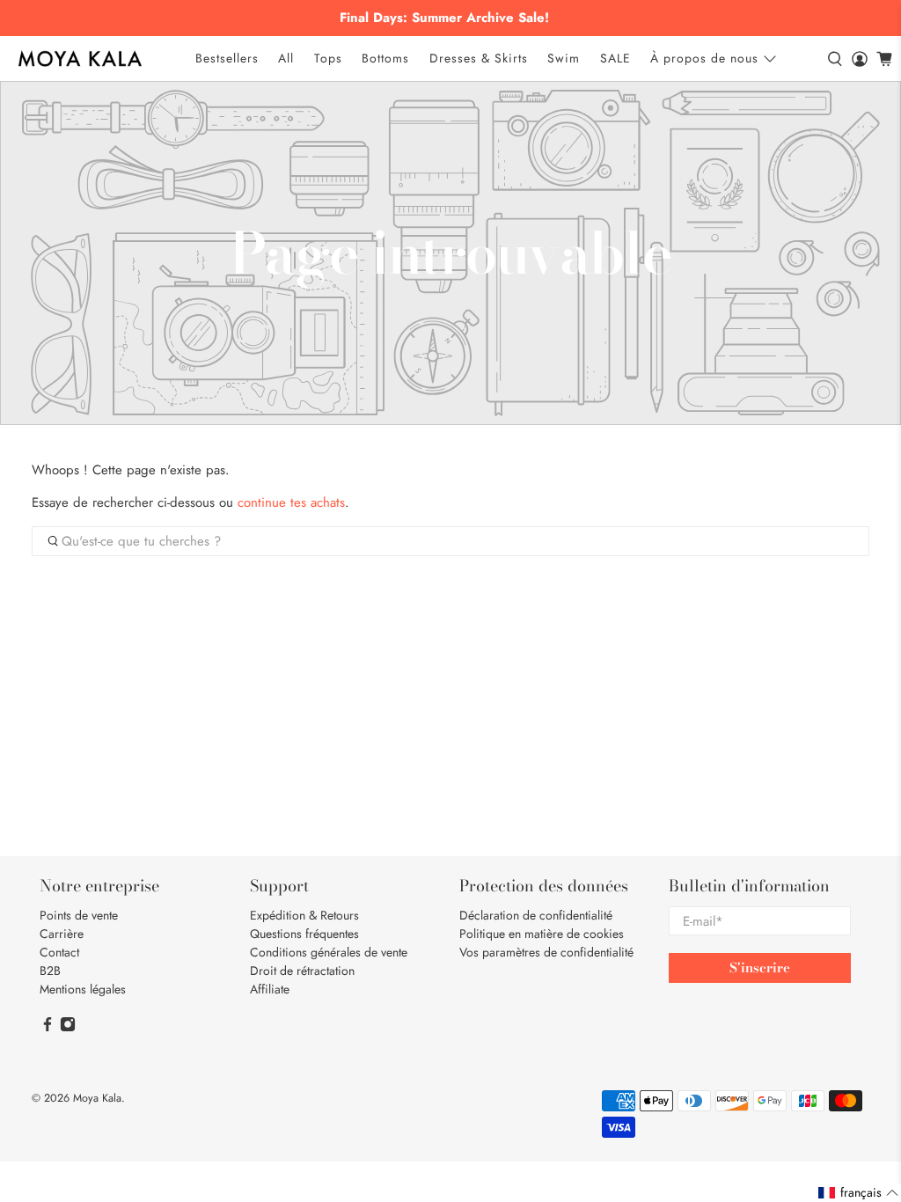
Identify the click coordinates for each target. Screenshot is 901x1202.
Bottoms (385, 58)
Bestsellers (227, 58)
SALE (615, 58)
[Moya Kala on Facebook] (47, 1028)
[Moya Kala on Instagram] (68, 1028)
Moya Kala (97, 1098)
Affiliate (269, 989)
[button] (859, 1193)
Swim (563, 58)
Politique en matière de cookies (541, 933)
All (286, 58)
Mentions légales (83, 989)
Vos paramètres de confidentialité (546, 952)
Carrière (62, 933)
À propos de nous (704, 58)
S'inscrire (759, 967)
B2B (50, 970)
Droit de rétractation (302, 970)
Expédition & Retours (304, 915)
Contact (59, 952)
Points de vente (79, 915)
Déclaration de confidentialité (535, 915)
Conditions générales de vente (328, 952)
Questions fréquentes (304, 933)
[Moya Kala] (80, 58)
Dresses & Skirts (478, 58)
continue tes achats (291, 502)
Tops (328, 58)
